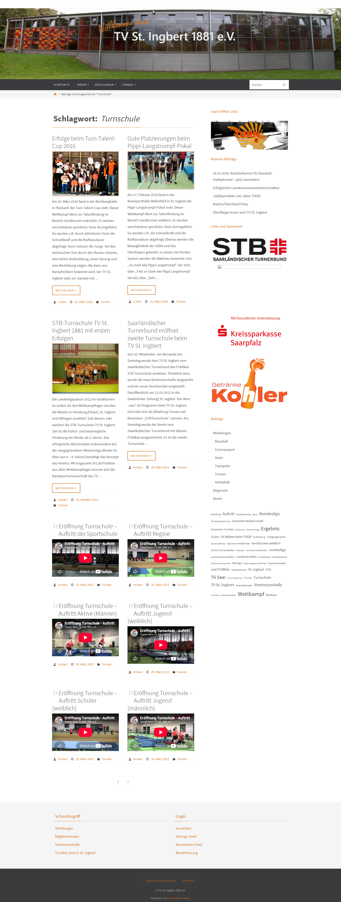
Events (215, 537)
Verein (217, 498)
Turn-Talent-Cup (235, 578)
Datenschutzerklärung (160, 880)
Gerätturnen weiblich (265, 543)
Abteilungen (222, 433)
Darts (219, 457)
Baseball (221, 441)
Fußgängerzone (276, 537)
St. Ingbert (256, 569)
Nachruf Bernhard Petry (230, 204)
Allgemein (220, 490)
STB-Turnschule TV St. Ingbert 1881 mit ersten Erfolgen (81, 330)
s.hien (62, 302)
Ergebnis (270, 528)
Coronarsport (225, 449)
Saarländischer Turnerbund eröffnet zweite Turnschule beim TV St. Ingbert (157, 334)
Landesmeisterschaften (222, 556)
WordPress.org (187, 852)
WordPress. (184, 898)
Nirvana (171, 898)
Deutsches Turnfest (222, 529)
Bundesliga (269, 513)
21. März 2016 (159, 301)
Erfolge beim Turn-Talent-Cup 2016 (84, 142)
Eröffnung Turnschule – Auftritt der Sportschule (88, 530)
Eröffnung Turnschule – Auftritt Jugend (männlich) (159, 700)
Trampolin (222, 466)
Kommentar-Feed (189, 844)
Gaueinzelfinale (218, 543)
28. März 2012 (160, 467)
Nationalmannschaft (220, 563)
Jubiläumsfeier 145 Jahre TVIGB (236, 196)
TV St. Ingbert (222, 584)
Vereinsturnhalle (268, 584)
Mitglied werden (67, 836)
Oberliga (237, 563)
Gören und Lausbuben (222, 550)
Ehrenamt (240, 529)
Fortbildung (259, 536)
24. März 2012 (160, 759)
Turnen (105, 302)
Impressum (188, 880)
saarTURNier (220, 569)
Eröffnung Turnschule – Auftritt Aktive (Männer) (88, 609)
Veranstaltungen (244, 585)
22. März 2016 (84, 302)
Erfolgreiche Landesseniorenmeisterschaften (246, 188)
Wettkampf (251, 593)
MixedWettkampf (279, 557)
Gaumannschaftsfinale (238, 543)
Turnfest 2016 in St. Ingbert (75, 852)
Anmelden (183, 828)
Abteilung (216, 514)
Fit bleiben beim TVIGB (236, 536)
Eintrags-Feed (186, 836)
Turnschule (262, 577)
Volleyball (222, 482)
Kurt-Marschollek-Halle (256, 550)
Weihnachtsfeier (228, 595)
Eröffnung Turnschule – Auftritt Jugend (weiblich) (159, 613)
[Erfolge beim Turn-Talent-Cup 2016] (85, 173)
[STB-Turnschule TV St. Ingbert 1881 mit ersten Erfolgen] (85, 368)
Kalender (240, 550)
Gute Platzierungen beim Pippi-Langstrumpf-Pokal (159, 142)
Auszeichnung (243, 514)
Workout (271, 595)
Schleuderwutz (238, 569)
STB (268, 569)
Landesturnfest (246, 557)
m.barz (62, 500)
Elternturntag (252, 529)
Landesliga (277, 549)
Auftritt (229, 513)
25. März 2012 (85, 585)
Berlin (255, 514)
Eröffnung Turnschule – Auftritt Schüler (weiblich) (84, 700)
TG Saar (218, 577)
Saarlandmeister (277, 563)
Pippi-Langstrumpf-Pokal (255, 563)
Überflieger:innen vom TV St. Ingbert (240, 212)
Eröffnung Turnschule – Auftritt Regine (163, 530)
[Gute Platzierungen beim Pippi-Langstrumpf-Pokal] (160, 170)
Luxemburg (264, 556)
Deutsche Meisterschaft (247, 521)
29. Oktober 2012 (87, 500)
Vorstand (215, 595)
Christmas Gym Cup (220, 521)
